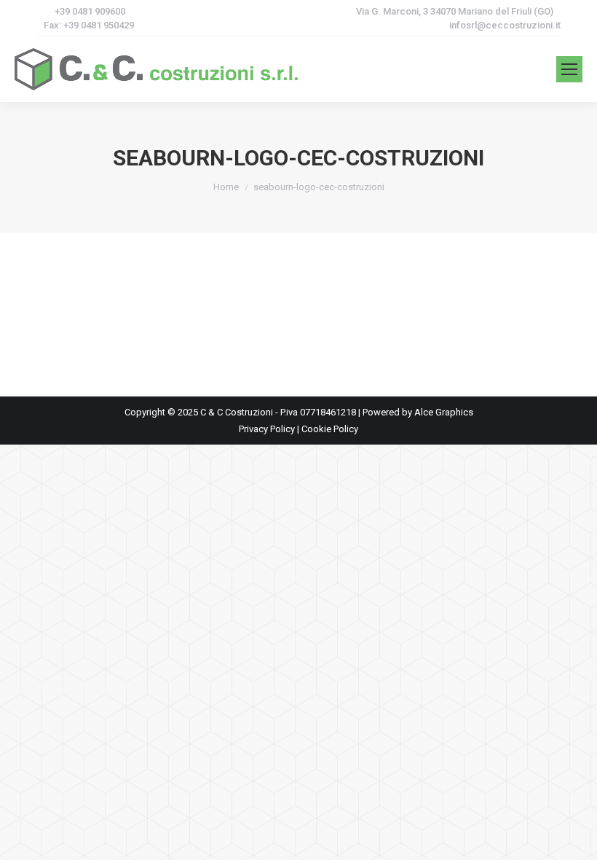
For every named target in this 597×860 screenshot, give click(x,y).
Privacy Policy (267, 428)
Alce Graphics (443, 412)
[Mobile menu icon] (569, 69)
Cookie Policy (329, 428)
